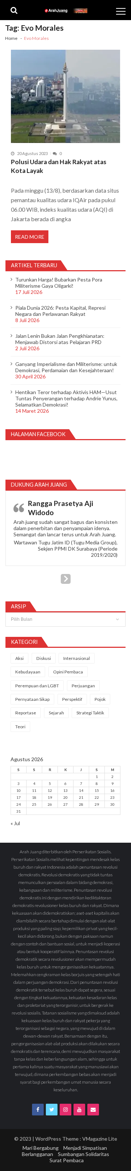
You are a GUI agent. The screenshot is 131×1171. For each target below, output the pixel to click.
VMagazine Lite (99, 1139)
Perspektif (72, 699)
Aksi (19, 658)
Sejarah (56, 712)
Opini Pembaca (68, 672)
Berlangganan (37, 1154)
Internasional (76, 658)
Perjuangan (83, 685)
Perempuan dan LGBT (37, 685)
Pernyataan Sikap (32, 699)
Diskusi (43, 658)
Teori (20, 726)
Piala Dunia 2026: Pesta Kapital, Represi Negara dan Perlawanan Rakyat (60, 311)
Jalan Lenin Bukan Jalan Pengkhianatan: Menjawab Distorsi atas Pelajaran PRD (59, 339)
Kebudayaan (27, 672)
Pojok (100, 699)
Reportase (25, 712)
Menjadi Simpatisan (85, 1148)
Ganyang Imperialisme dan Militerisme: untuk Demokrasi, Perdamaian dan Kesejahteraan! (66, 367)
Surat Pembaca (66, 1160)
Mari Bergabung (41, 1148)
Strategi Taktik (90, 712)
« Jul (15, 823)
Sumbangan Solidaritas (83, 1154)
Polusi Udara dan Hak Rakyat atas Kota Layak (58, 166)
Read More (29, 237)
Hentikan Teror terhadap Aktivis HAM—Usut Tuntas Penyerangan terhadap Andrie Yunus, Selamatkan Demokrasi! (66, 398)
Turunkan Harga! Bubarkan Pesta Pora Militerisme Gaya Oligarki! (58, 282)
